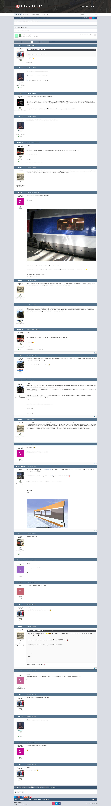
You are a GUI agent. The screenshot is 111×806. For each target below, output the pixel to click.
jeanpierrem (20, 142)
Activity (26, 14)
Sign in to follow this (84, 34)
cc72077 (20, 533)
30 (33, 41)
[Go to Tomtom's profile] (20, 176)
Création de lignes (34, 36)
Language (15, 804)
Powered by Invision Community (91, 803)
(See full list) (36, 20)
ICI (29, 399)
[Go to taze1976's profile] (20, 591)
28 (29, 41)
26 (24, 41)
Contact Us (25, 804)
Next (45, 41)
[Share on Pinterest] (30, 797)
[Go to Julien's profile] (20, 314)
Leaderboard (36, 14)
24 (20, 41)
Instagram (90, 18)
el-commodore (20, 559)
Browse (18, 14)
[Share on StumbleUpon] (26, 797)
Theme (20, 804)
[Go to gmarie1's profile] (20, 389)
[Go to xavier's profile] (16, 36)
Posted (31, 45)
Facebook (96, 18)
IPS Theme (15, 802)
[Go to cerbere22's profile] (20, 77)
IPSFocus (20, 802)
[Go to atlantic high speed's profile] (20, 475)
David (20, 93)
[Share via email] (28, 797)
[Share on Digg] (21, 797)
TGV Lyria (20, 45)
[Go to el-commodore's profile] (20, 569)
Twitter (93, 18)
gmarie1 (20, 380)
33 (40, 41)
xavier (21, 36)
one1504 (20, 192)
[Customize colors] (95, 6)
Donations (45, 14)
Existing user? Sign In (84, 6)
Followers (91, 34)
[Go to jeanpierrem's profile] (20, 151)
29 (31, 41)
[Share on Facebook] (17, 797)
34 (42, 41)
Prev (17, 41)
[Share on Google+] (19, 797)
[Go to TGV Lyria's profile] (20, 54)
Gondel (20, 671)
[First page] (15, 42)
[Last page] (48, 42)
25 (22, 41)
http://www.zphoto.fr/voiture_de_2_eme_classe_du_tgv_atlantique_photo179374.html (56, 108)
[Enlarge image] (61, 235)
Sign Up (92, 6)
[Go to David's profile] (20, 102)
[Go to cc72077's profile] (20, 542)
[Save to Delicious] (23, 797)
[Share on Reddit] (25, 797)
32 (38, 41)
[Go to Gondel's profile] (20, 680)
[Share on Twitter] (15, 797)
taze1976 (20, 582)
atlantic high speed (20, 466)
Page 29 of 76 (52, 41)
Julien (20, 304)
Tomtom (20, 167)
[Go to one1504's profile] (20, 201)
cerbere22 (20, 67)
